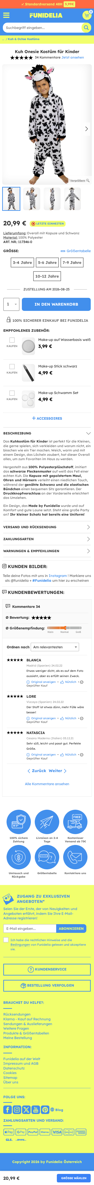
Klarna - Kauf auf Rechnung (26, 1019)
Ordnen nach (18, 647)
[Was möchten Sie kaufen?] (6, 15)
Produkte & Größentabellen (26, 1033)
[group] (11, 199)
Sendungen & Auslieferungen (27, 1024)
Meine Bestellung (17, 1038)
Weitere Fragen (16, 1028)
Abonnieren (71, 928)
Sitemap (10, 1077)
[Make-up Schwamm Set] (28, 399)
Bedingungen (20, 945)
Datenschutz (14, 1068)
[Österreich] (7, 1110)
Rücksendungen (17, 1014)
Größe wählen (73, 1178)
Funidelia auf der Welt (21, 1059)
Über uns (10, 1082)
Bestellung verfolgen (50, 985)
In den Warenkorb (56, 304)
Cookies (10, 1073)
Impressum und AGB (20, 1063)
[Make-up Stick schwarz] (28, 373)
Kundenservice (50, 969)
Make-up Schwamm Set (58, 393)
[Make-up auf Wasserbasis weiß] (28, 346)
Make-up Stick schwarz (57, 366)
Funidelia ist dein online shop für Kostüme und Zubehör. (46, 15)
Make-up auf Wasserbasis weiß (64, 339)
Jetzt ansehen (72, 57)
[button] (87, 129)
